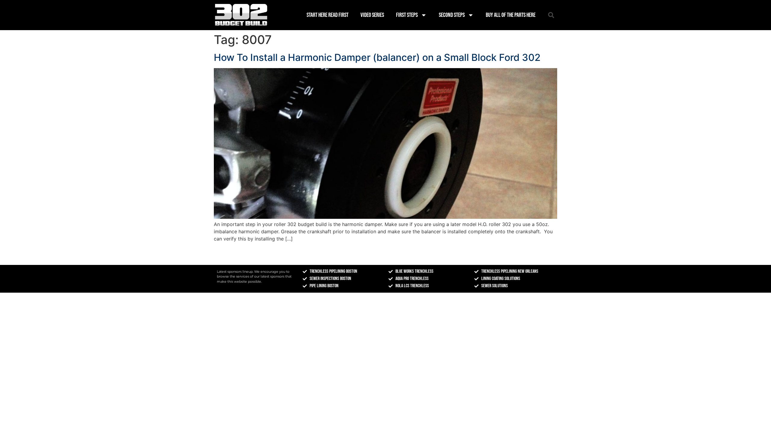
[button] (551, 15)
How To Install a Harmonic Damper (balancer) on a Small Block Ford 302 (377, 57)
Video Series (372, 15)
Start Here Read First (327, 15)
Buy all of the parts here (510, 15)
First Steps (407, 15)
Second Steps (452, 15)
